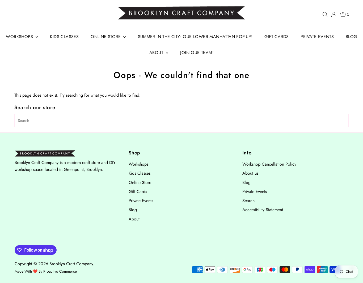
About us (250, 173)
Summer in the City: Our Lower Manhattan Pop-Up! (195, 37)
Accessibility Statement (262, 210)
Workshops (20, 37)
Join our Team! (197, 53)
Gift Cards (276, 37)
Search (248, 201)
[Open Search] (325, 14)
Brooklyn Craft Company (71, 264)
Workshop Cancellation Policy (269, 164)
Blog (351, 37)
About (156, 53)
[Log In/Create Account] (333, 14)
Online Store (106, 37)
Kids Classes (64, 37)
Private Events (317, 37)
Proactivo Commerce (60, 271)
